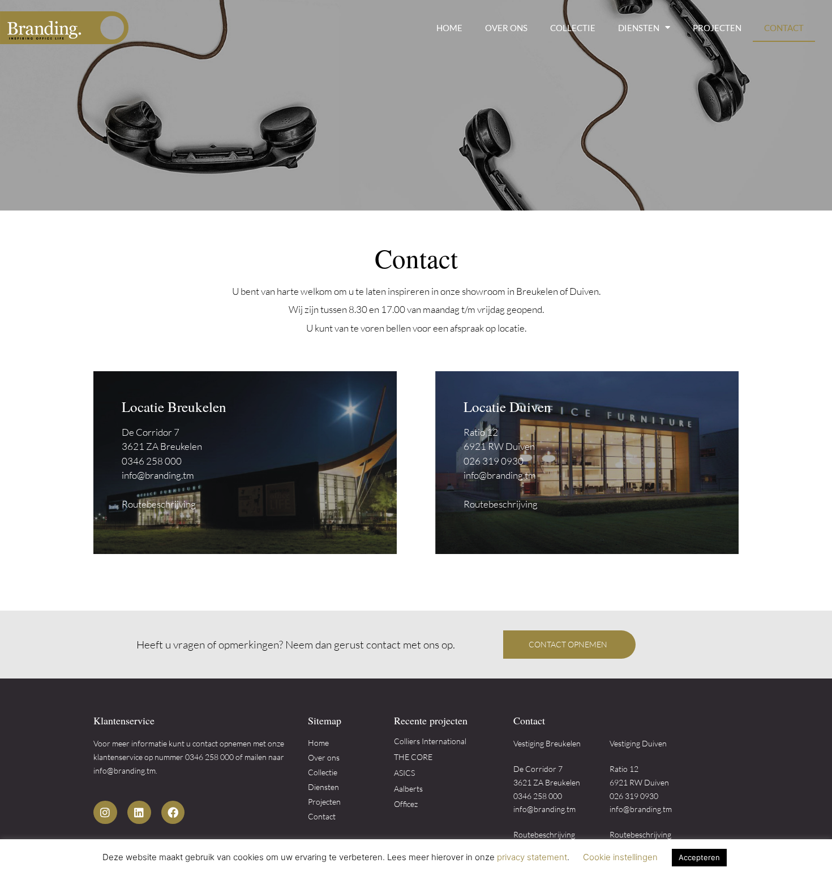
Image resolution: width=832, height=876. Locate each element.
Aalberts (408, 788)
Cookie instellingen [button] (620, 857)
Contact (784, 28)
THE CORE (413, 757)
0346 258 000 (152, 461)
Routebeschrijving (159, 504)
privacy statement (532, 857)
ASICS (404, 773)
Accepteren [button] (699, 857)
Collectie (572, 28)
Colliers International (430, 741)
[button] (569, 644)
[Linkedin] (139, 813)
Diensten (638, 28)
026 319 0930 (494, 461)
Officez (406, 804)
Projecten (717, 28)
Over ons (506, 28)
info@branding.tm (158, 475)
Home (449, 28)
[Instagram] (105, 813)
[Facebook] (173, 813)
